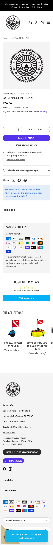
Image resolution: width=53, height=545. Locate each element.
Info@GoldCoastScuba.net (22, 427)
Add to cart (35, 129)
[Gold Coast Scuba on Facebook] (4, 469)
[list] (26, 65)
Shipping (6, 107)
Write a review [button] (26, 298)
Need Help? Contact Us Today (22, 452)
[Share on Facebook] (19, 180)
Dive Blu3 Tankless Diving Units (13, 344)
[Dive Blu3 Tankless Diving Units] (13, 328)
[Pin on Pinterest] (25, 180)
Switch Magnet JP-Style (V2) (19, 38)
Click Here (37, 7)
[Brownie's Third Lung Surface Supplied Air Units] (37, 328)
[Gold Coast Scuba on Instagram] (10, 469)
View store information (16, 159)
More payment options (26, 144)
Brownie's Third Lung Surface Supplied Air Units (37, 346)
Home (5, 38)
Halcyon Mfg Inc (9, 93)
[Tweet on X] (13, 180)
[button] (43, 23)
